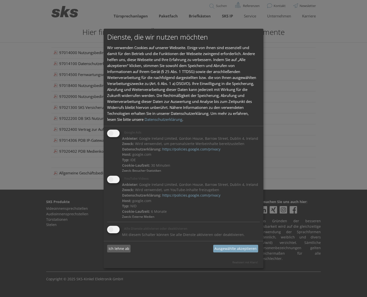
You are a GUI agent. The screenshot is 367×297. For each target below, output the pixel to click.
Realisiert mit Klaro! (245, 262)
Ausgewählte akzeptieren (235, 248)
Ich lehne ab (119, 248)
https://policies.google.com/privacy (191, 149)
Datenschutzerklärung (163, 119)
